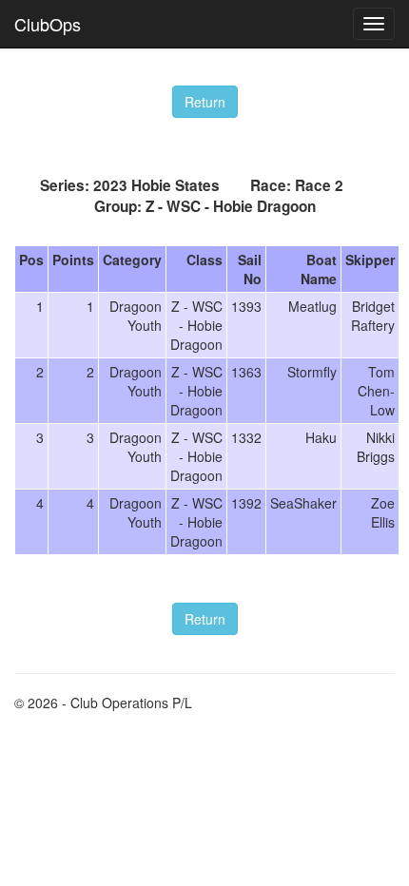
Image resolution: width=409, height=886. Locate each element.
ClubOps (47, 23)
